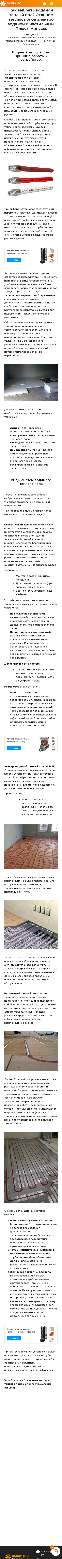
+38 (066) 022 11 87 (49, 1553)
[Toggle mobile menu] (59, 3)
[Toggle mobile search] (56, 3)
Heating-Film (31, 34)
